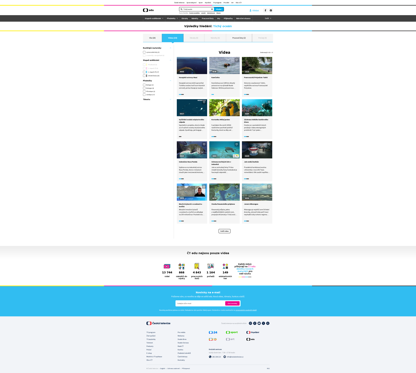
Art (232, 3)
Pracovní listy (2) (239, 38)
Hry (218, 18)
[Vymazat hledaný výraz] (212, 9)
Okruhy (184, 18)
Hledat (219, 9)
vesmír (203, 13)
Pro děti (226, 3)
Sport (201, 3)
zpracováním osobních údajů (246, 310)
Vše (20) (152, 38)
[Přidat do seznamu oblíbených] (204, 60)
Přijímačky (228, 18)
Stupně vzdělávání (153, 18)
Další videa (224, 231)
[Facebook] (265, 10)
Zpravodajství (192, 3)
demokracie (211, 13)
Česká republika (194, 13)
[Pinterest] (271, 10)
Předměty (171, 18)
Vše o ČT (239, 3)
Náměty (195, 18)
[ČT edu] (148, 11)
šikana (218, 13)
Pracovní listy (208, 18)
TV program (217, 3)
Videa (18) (172, 38)
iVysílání (208, 3)
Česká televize (179, 3)
